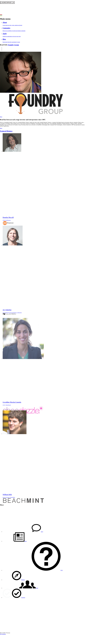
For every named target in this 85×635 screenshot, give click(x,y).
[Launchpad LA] (7, 3)
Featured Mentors (6, 131)
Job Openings (3, 634)
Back (1, 116)
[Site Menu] (1, 15)
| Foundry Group (13, 45)
